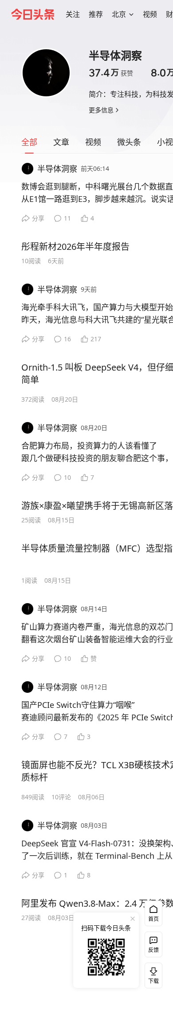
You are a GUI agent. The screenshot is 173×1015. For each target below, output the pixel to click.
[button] (73, 14)
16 (67, 339)
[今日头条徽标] (33, 14)
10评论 (61, 797)
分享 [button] (38, 218)
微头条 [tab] (129, 142)
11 (67, 218)
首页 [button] (153, 919)
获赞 (111, 72)
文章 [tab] (61, 142)
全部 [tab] (29, 142)
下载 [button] (152, 974)
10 (67, 477)
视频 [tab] (93, 142)
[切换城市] (131, 14)
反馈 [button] (153, 950)
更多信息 (101, 110)
